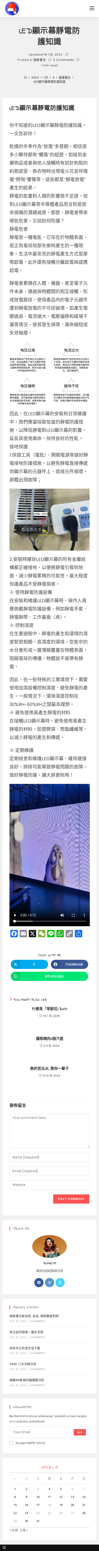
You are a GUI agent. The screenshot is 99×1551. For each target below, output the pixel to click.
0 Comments (63, 60)
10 (38, 1497)
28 (83, 1513)
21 (83, 1505)
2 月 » (24, 1530)
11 (49, 1497)
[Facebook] (39, 1282)
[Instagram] (49, 1282)
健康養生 (39, 60)
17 (38, 1505)
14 (83, 1497)
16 (26, 1505)
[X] (60, 1282)
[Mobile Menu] (92, 8)
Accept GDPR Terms (30, 1443)
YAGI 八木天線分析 (22, 1364)
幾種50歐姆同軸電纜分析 (26, 1380)
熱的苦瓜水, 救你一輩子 (49, 1068)
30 (26, 1521)
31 (38, 1521)
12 (61, 1497)
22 (15, 1513)
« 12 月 (13, 1530)
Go (79, 1432)
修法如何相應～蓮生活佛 (26, 1332)
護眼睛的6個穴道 (49, 1039)
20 (72, 1505)
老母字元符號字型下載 (24, 1348)
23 (26, 1513)
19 (61, 1505)
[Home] (25, 77)
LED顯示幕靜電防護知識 (49, 81)
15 (15, 1505)
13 (72, 1497)
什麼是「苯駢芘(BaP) (49, 1009)
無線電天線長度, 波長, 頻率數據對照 (34, 1316)
